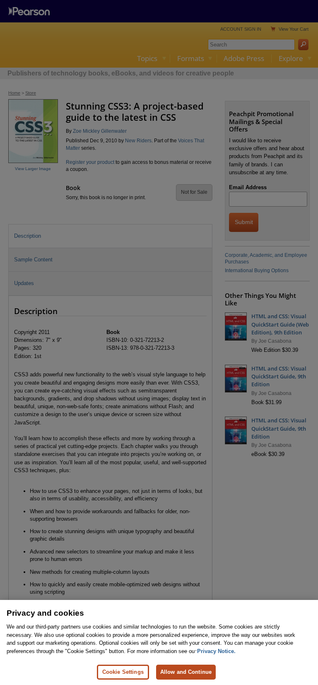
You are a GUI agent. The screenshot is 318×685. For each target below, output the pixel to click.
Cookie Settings (123, 672)
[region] (159, 642)
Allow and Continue (186, 672)
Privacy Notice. (216, 651)
